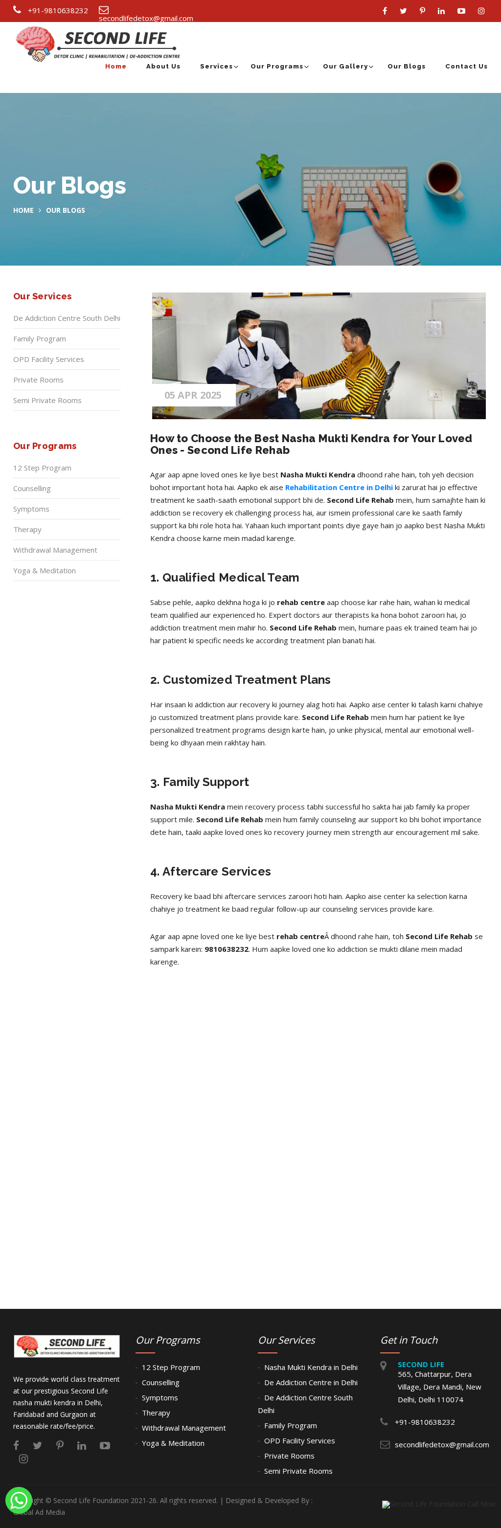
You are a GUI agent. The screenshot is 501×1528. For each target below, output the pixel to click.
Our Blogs (406, 66)
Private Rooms (38, 379)
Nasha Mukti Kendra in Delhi (311, 1367)
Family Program (39, 338)
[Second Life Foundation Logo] (100, 32)
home (23, 210)
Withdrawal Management (55, 550)
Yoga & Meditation (44, 570)
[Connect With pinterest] (425, 11)
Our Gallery (345, 66)
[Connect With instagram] (484, 11)
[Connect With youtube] (463, 11)
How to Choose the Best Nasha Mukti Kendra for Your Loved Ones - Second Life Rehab (311, 444)
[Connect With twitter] (406, 11)
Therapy (27, 529)
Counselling (32, 488)
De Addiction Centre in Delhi (311, 1382)
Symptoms (31, 509)
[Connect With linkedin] (444, 11)
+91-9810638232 (58, 10)
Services (216, 66)
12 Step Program (42, 467)
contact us (466, 66)
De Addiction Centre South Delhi (66, 318)
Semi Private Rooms (47, 400)
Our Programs (276, 66)
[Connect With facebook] (387, 11)
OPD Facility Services (48, 359)
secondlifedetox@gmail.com (146, 18)
